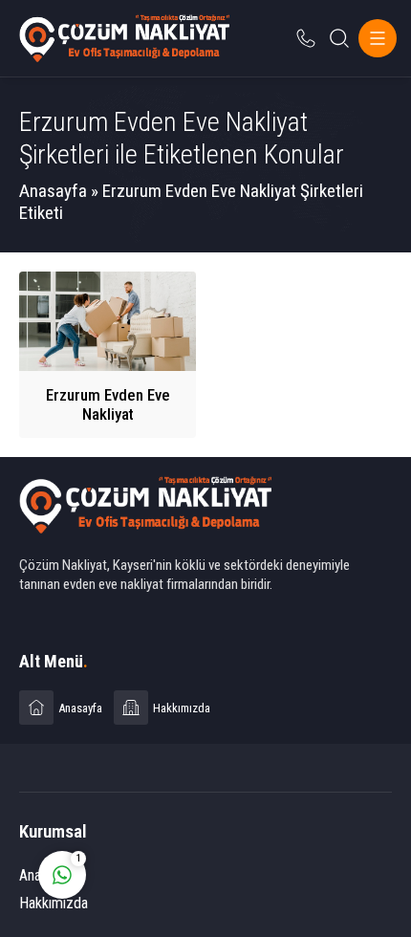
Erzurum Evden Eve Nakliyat (108, 404)
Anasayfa (53, 191)
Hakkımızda (53, 903)
